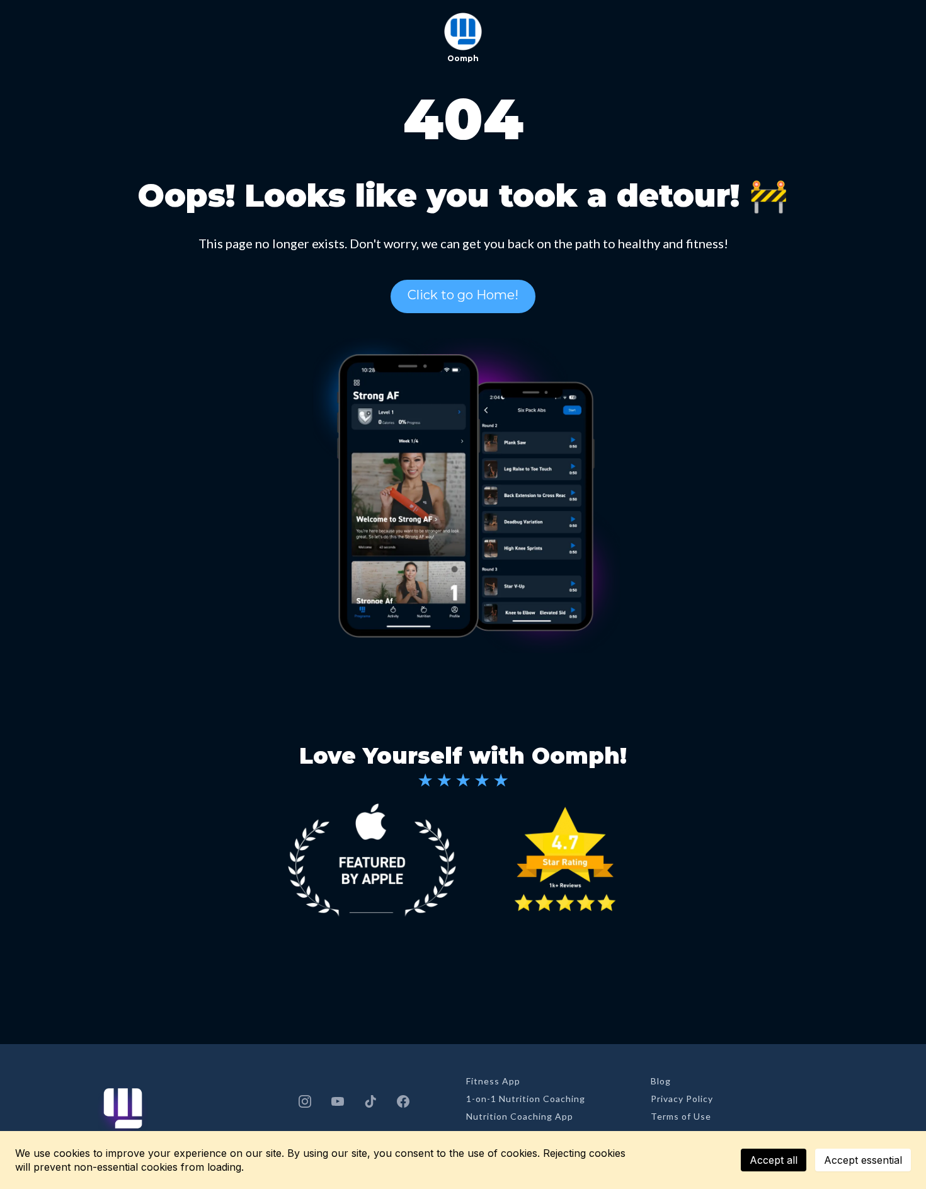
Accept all (773, 1160)
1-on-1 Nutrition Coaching (525, 1098)
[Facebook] (403, 1101)
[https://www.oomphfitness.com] (463, 31)
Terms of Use (681, 1116)
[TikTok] (370, 1101)
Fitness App (493, 1081)
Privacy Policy (682, 1098)
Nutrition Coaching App (519, 1116)
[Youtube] (337, 1101)
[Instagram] (305, 1101)
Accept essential (863, 1160)
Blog (661, 1081)
